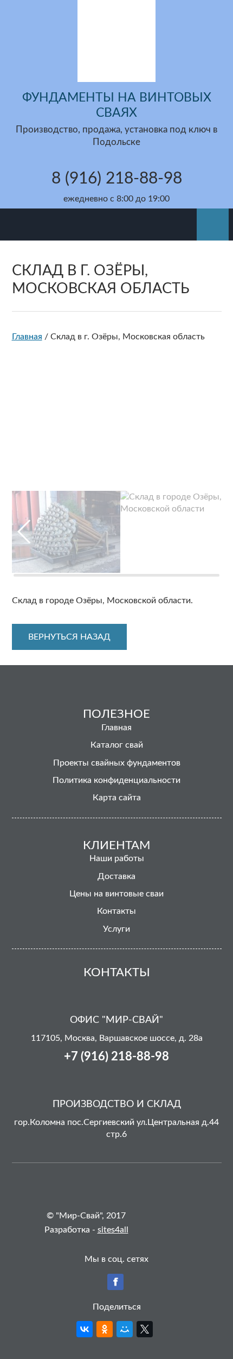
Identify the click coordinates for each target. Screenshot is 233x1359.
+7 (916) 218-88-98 (116, 1057)
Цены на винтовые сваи (116, 893)
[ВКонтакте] (84, 1329)
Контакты (116, 911)
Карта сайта (117, 797)
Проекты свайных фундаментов (116, 762)
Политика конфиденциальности (116, 780)
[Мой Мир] (124, 1329)
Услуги (116, 929)
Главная (116, 727)
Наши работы (116, 858)
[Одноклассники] (104, 1329)
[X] (145, 1329)
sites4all (113, 1229)
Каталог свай (116, 745)
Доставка (116, 876)
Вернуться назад (69, 637)
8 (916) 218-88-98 (116, 178)
